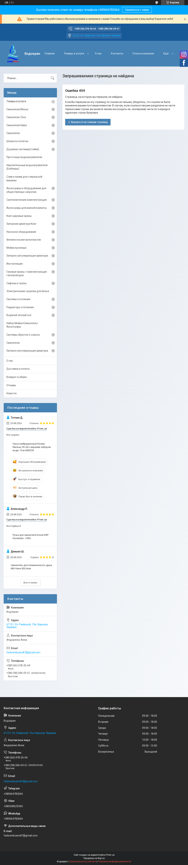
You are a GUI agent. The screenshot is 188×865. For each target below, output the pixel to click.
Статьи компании (143, 53)
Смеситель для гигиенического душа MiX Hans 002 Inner (31, 567)
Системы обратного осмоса (23, 334)
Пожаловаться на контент (82, 861)
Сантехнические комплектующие (26, 199)
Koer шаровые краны (19, 215)
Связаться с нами (137, 10)
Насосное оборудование (21, 231)
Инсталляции (14, 263)
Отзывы (11, 385)
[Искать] (52, 78)
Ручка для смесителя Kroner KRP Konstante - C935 (30, 537)
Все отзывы (30, 582)
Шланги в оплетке (17, 141)
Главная (50, 53)
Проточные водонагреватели (24, 157)
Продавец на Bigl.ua (94, 858)
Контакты (117, 53)
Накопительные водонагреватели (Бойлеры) (27, 167)
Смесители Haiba (16, 125)
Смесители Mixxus (17, 109)
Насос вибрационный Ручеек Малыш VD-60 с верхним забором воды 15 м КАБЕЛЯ (32, 447)
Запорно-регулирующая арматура (27, 255)
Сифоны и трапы (16, 283)
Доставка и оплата (18, 368)
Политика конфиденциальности (114, 861)
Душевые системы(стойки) (22, 149)
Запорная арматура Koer (21, 223)
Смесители (13, 133)
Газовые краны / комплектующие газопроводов (26, 273)
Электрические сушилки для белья (27, 291)
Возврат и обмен (16, 377)
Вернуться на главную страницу (89, 122)
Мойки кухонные (16, 247)
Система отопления (18, 299)
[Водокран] (13, 54)
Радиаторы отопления (20, 307)
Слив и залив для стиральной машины (24, 178)
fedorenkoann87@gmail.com (23, 652)
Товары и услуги (74, 53)
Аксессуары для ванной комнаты (26, 207)
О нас (98, 53)
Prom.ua (110, 855)
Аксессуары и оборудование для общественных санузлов (26, 190)
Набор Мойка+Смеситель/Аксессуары (22, 325)
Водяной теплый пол (18, 315)
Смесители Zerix (16, 117)
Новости (11, 393)
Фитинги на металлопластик (23, 239)
